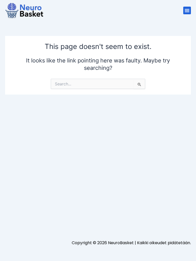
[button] (187, 10)
